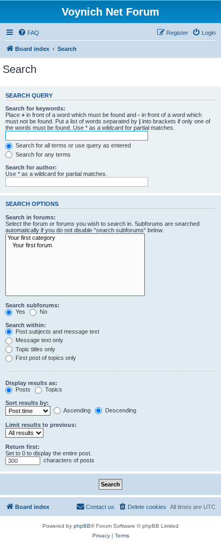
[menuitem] (28, 32)
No (42, 311)
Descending (120, 410)
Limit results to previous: (41, 425)
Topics (52, 389)
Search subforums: (32, 305)
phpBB (82, 526)
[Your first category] (75, 238)
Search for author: (31, 167)
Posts (22, 389)
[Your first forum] (75, 245)
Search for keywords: (35, 108)
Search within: (25, 325)
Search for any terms (42, 154)
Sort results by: (27, 403)
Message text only (38, 340)
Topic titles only (34, 349)
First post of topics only (45, 358)
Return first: (22, 447)
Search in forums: (30, 217)
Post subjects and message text (56, 331)
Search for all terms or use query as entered (72, 145)
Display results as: (31, 383)
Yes (19, 311)
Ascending (76, 410)
